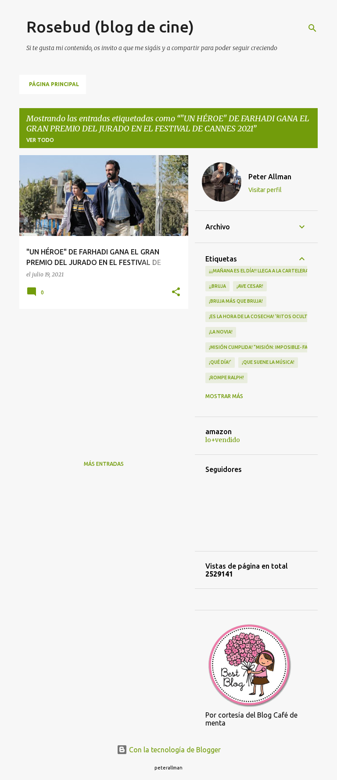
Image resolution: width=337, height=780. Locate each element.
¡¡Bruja (217, 286)
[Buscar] (312, 28)
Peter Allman (269, 177)
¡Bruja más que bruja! (236, 301)
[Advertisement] (100, 377)
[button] (176, 292)
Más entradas (104, 464)
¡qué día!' (220, 362)
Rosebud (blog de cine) (110, 27)
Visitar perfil (265, 189)
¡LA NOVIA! (221, 331)
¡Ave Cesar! (250, 286)
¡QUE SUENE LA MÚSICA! (268, 362)
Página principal (54, 84)
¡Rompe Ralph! (226, 377)
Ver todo (40, 140)
